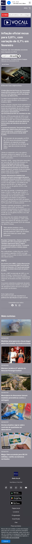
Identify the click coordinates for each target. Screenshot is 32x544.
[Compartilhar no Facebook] (12, 305)
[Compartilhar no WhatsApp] (19, 305)
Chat (16, 522)
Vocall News (5, 64)
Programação (16, 515)
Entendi (6, 541)
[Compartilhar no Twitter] (16, 305)
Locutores (16, 512)
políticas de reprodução (9, 297)
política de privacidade (12, 537)
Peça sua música (16, 526)
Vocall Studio (16, 519)
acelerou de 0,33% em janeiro (20, 92)
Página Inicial (16, 508)
